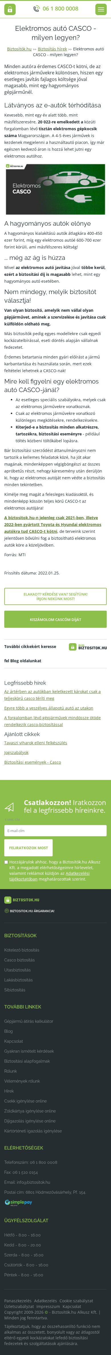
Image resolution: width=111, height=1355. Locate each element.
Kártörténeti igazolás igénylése (33, 1131)
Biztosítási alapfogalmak (27, 1061)
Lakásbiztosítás (18, 980)
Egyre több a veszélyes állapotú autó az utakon (48, 708)
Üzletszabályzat (19, 1306)
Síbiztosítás (14, 990)
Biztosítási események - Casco (32, 762)
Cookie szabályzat (76, 1300)
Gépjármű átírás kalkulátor (28, 1021)
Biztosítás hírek (52, 49)
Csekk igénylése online (25, 1101)
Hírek (9, 1091)
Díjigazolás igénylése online (30, 1121)
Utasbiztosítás (17, 970)
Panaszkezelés (18, 1300)
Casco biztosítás (19, 960)
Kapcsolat (13, 1041)
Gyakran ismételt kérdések (29, 1051)
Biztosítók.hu (19, 49)
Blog (8, 1031)
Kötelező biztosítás (21, 950)
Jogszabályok (16, 752)
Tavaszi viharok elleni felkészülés (35, 742)
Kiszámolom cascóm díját (55, 619)
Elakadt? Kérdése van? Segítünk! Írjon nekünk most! (56, 596)
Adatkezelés (45, 1300)
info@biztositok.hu (33, 1182)
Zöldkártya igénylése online (30, 1111)
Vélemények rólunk (22, 1081)
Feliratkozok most (28, 847)
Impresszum (48, 1306)
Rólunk (10, 1071)
